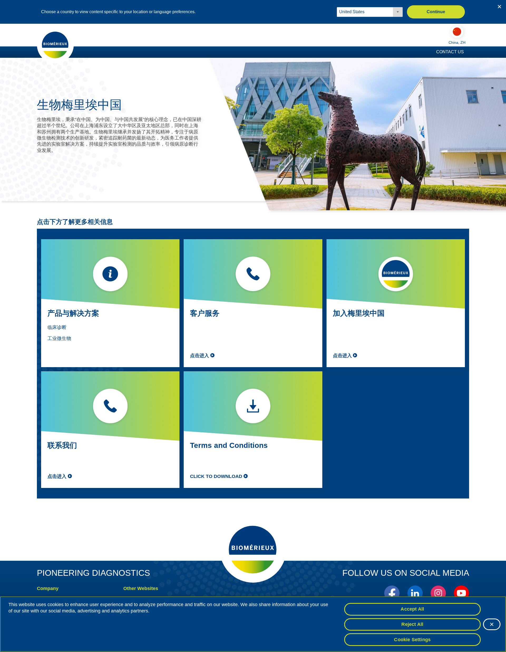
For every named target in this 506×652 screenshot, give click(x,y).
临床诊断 (56, 327)
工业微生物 (59, 338)
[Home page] (55, 44)
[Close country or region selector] (499, 6)
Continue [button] (436, 11)
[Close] (491, 624)
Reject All (412, 624)
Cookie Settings (412, 639)
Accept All (412, 609)
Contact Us (450, 52)
